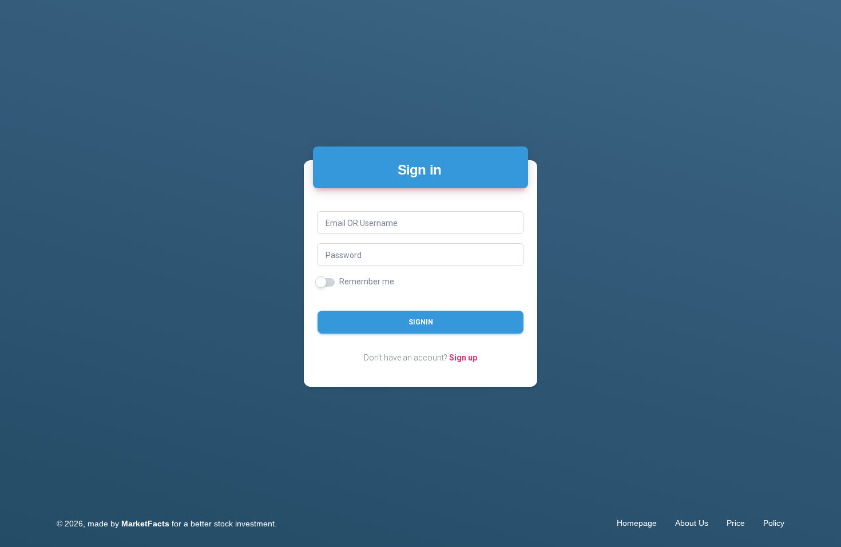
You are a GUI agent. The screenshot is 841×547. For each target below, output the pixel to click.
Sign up (463, 357)
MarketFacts (145, 523)
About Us (691, 523)
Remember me (366, 281)
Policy (773, 523)
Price (736, 523)
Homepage (637, 523)
